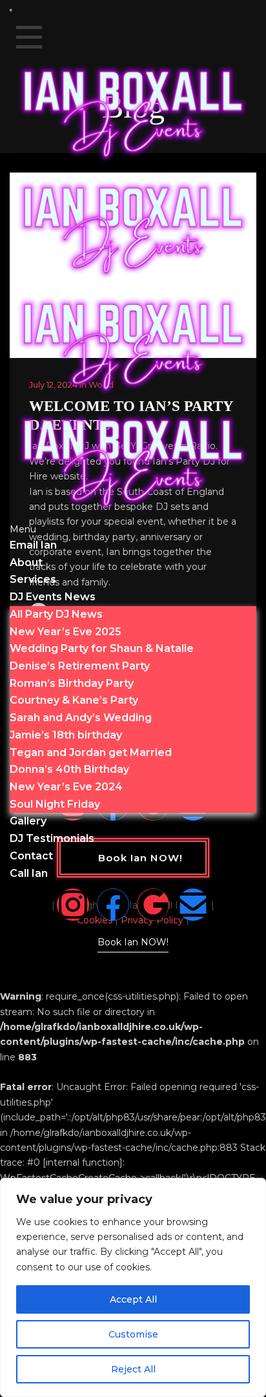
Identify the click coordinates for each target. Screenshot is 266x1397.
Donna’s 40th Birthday (69, 769)
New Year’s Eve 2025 (65, 631)
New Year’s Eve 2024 (66, 787)
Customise (133, 1334)
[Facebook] (113, 904)
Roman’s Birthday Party (72, 683)
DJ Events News (53, 597)
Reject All (133, 1369)
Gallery (28, 821)
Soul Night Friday (55, 804)
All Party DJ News (56, 614)
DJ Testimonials (52, 838)
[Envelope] (193, 904)
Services (33, 579)
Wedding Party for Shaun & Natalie (102, 648)
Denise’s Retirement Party (80, 666)
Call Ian (29, 873)
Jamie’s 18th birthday (66, 735)
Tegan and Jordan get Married (91, 752)
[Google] (153, 904)
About (26, 562)
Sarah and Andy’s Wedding (81, 717)
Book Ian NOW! (133, 942)
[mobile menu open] (11, 10)
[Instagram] (73, 904)
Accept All (133, 1299)
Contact (31, 856)
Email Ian (33, 545)
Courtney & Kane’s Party (74, 700)
